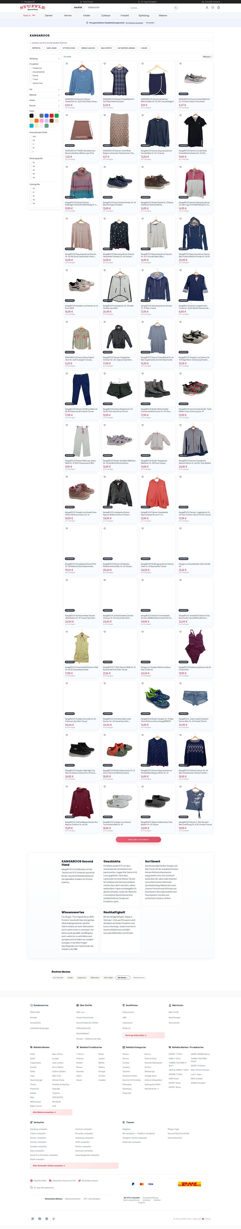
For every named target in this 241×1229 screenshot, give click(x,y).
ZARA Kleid (174, 1078)
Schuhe (101, 1076)
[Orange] (37, 121)
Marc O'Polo (57, 1054)
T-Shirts (80, 1054)
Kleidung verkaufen (38, 1129)
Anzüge (101, 1071)
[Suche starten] (175, 7)
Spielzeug (144, 15)
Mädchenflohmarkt (72, 1199)
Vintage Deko (151, 1076)
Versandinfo (35, 1023)
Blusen (79, 1067)
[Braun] (52, 121)
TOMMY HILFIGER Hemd (199, 1060)
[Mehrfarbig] (47, 126)
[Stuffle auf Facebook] (39, 1218)
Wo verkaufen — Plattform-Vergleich (139, 1133)
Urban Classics (88, 48)
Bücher (148, 1054)
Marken (163, 15)
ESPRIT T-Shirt (175, 1054)
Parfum (148, 1067)
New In (29, 15)
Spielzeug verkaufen (84, 1138)
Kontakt (33, 1017)
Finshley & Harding (60, 1084)
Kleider (79, 1063)
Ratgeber (127, 1129)
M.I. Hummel (58, 978)
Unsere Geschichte (84, 1017)
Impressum (127, 1023)
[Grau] (42, 116)
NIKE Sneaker (197, 1078)
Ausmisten (146, 1200)
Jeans (79, 1076)
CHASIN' (144, 48)
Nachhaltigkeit (82, 1033)
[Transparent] (52, 126)
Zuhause (105, 15)
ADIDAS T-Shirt (176, 1074)
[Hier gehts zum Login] (207, 7)
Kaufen (78, 7)
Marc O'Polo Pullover (200, 1070)
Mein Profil (173, 1012)
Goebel (70, 978)
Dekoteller (127, 1084)
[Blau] (47, 116)
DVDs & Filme (151, 1058)
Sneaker (102, 1080)
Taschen (126, 1071)
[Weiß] (37, 116)
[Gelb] (31, 121)
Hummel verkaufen (83, 1129)
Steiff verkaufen (37, 1159)
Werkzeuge (150, 1071)
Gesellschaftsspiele (153, 1063)
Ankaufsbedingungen (39, 1028)
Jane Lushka (57, 1063)
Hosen (79, 1080)
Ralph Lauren (36, 1106)
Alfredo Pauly (58, 1080)
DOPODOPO (57, 1097)
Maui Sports (106, 48)
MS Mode (56, 1102)
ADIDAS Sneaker (198, 1083)
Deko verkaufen (37, 1151)
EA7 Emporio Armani (126, 48)
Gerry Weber (108, 978)
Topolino (56, 1093)
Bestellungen (174, 1017)
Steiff (32, 1058)
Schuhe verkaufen (38, 1142)
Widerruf (126, 1028)
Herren (68, 15)
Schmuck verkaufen (84, 1151)
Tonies (33, 1084)
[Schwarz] (31, 116)
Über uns (80, 1012)
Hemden (80, 1071)
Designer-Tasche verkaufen (135, 1138)
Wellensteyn (95, 978)
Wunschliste (174, 1023)
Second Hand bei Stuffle (87, 1023)
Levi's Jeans (196, 1074)
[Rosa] (42, 121)
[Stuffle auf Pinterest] (46, 1218)
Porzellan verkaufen (84, 1133)
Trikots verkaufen (38, 1133)
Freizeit (125, 15)
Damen (48, 15)
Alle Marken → (123, 978)
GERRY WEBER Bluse (200, 1054)
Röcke (101, 1054)
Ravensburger (36, 1080)
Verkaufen (93, 7)
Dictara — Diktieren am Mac (88, 1039)
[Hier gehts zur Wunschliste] (212, 7)
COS (54, 1106)
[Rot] (52, 116)
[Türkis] (31, 126)
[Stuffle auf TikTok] (53, 1218)
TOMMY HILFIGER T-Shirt (178, 1064)
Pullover (80, 1058)
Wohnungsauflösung (131, 1200)
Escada (55, 1058)
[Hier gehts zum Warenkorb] (218, 7)
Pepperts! (36, 48)
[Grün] (57, 116)
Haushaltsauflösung (150, 1198)
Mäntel (101, 1063)
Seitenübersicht (139, 978)
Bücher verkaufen (38, 1138)
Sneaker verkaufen (38, 1146)
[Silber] (42, 126)
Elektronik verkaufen (132, 1142)
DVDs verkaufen (82, 1142)
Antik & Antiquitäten (153, 1080)
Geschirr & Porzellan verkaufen (44, 1155)
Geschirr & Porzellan (132, 1080)
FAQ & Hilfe (35, 1012)
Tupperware (81, 978)
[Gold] (37, 126)
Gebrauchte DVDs (152, 1084)
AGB (124, 1017)
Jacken (101, 1058)
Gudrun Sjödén (59, 1071)
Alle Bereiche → (152, 1089)
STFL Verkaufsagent (91, 1199)
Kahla (32, 1071)
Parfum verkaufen (83, 1146)
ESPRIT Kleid (174, 1083)
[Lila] (47, 121)
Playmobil (34, 1089)
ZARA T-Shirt (174, 1058)
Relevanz (207, 57)
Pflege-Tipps (173, 1129)
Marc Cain (56, 1076)
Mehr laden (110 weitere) (138, 839)
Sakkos (101, 1067)
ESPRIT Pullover (198, 1065)
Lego (32, 1076)
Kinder (86, 15)
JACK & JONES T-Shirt (179, 1070)
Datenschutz (128, 1012)
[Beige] (57, 121)
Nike (32, 1097)
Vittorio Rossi (69, 48)
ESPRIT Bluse (175, 1087)
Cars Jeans (52, 48)
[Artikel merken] (67, 64)
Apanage (56, 1089)
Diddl (32, 1054)
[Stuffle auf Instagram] (32, 1218)
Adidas (33, 1093)
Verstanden (150, 23)
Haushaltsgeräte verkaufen (87, 1155)
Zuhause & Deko (130, 1076)
